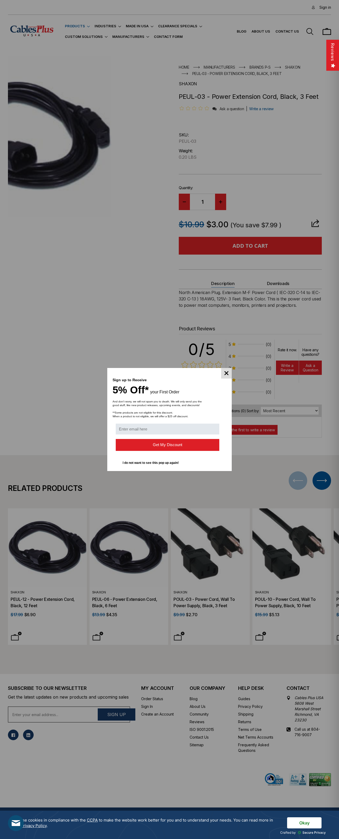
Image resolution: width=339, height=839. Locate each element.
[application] (169, 825)
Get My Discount (167, 444)
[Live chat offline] (16, 823)
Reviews (332, 52)
